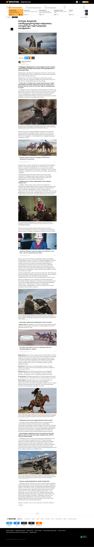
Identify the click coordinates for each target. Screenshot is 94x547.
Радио (37, 518)
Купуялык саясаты (62, 530)
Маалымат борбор (72, 518)
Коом (31, 502)
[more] (54, 161)
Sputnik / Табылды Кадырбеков (24, 225)
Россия (42, 518)
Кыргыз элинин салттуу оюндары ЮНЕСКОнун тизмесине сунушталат (35, 158)
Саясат (33, 518)
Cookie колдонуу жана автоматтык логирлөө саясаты (17, 532)
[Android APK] (83, 536)
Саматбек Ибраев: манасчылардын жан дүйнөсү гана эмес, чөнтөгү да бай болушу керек (37, 252)
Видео (64, 518)
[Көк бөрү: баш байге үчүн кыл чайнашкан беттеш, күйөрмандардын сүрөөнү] (37, 337)
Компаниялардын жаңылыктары (50, 530)
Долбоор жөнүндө (10, 530)
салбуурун (21, 505)
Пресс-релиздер (38, 530)
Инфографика (58, 518)
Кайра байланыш (33, 532)
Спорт (34, 502)
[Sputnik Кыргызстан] (13, 3)
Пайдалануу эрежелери (20, 530)
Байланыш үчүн (30, 530)
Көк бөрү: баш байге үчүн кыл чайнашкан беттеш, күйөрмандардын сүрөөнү (36, 348)
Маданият (20, 502)
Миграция (47, 518)
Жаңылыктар (39, 502)
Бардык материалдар (25, 64)
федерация (51, 502)
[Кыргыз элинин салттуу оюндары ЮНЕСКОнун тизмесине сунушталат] (37, 147)
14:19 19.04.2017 (21, 31)
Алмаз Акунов (45, 502)
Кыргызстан (26, 502)
